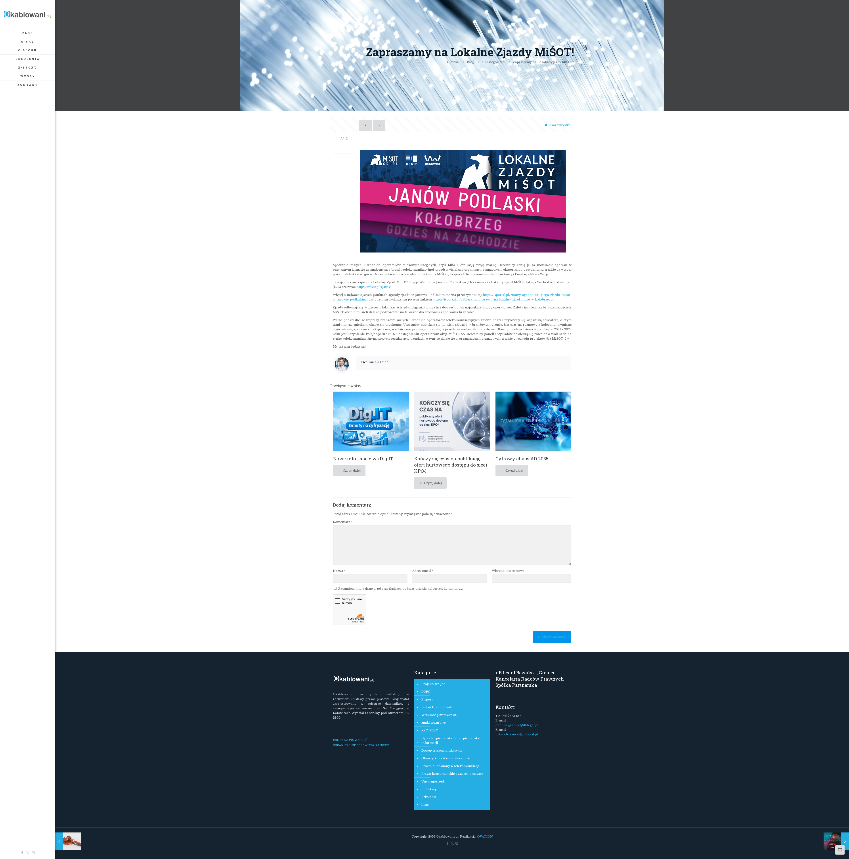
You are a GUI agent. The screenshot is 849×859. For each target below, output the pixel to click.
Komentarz (343, 522)
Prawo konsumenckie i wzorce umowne (452, 774)
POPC (425, 692)
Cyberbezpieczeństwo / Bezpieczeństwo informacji (451, 740)
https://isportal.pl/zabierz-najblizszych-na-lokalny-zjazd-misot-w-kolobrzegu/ (493, 299)
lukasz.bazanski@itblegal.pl (516, 734)
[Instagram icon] (33, 853)
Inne (425, 805)
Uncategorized (493, 62)
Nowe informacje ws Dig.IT (363, 458)
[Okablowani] (27, 14)
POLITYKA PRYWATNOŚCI (352, 740)
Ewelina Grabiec (374, 362)
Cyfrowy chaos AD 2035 (521, 458)
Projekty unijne (433, 684)
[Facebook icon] (22, 853)
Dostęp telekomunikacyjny (442, 750)
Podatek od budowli (436, 707)
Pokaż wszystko (559, 125)
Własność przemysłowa (439, 715)
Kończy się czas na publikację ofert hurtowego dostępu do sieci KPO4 (450, 464)
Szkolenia (429, 797)
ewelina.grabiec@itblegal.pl (516, 725)
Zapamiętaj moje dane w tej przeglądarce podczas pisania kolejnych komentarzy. (400, 589)
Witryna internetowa (508, 571)
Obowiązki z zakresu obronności (446, 758)
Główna (453, 62)
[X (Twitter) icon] (27, 853)
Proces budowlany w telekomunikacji (450, 766)
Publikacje (429, 789)
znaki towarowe (433, 723)
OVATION (484, 836)
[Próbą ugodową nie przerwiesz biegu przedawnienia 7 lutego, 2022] (68, 841)
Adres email (422, 571)
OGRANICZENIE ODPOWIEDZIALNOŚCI (361, 745)
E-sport (427, 699)
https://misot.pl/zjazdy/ (374, 287)
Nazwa (339, 571)
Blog (470, 62)
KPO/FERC (429, 730)
